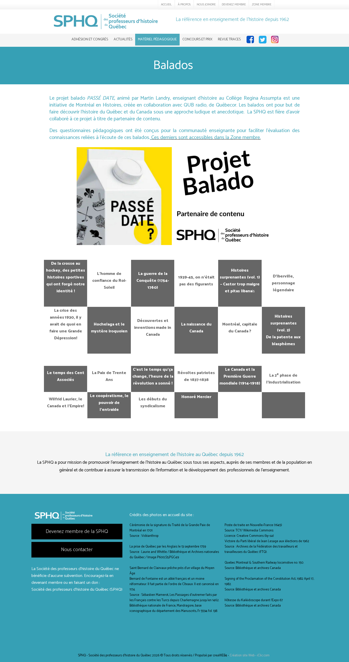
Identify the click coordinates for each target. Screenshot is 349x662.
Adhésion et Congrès (90, 39)
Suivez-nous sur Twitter (262, 39)
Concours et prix (197, 39)
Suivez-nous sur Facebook (249, 39)
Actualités (123, 39)
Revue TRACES (229, 39)
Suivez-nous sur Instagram (274, 39)
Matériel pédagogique (157, 39)
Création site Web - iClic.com (250, 655)
